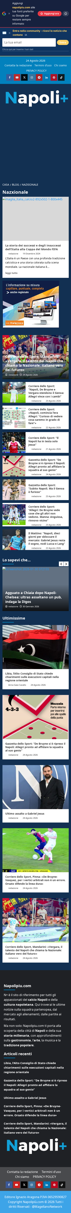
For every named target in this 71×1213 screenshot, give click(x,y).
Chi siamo (60, 65)
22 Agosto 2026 (53, 427)
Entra (63, 42)
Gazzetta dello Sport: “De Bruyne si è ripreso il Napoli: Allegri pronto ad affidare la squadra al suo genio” (46, 465)
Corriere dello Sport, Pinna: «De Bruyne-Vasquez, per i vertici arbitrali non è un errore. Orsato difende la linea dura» (35, 880)
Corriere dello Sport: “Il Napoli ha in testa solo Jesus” (43, 441)
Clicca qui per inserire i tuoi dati (17, 49)
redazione (13, 253)
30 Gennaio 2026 (31, 606)
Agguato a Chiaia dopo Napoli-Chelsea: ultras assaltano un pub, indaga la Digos (33, 597)
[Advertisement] (35, 143)
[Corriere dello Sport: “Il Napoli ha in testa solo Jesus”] (14, 442)
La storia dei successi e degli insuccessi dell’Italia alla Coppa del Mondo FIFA (33, 247)
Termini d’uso (42, 65)
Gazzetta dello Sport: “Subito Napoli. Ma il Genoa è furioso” (46, 488)
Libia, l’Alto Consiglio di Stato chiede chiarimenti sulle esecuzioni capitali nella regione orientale (32, 677)
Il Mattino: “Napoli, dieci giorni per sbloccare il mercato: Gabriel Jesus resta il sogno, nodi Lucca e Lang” (46, 538)
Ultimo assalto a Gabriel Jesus (24, 813)
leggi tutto (11, 272)
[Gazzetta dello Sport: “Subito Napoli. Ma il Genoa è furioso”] (14, 489)
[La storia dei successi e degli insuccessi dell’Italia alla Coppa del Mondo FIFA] (35, 219)
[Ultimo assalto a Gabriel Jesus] (35, 787)
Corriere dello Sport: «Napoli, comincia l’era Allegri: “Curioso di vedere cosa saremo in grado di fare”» (45, 416)
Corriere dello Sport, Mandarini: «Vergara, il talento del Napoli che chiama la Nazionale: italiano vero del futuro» (34, 363)
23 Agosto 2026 (53, 400)
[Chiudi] (9, 13)
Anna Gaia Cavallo (17, 684)
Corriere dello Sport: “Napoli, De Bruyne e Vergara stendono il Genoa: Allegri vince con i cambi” (46, 391)
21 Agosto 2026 (53, 449)
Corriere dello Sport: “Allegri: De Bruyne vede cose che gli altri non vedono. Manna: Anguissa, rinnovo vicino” (45, 513)
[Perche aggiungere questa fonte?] (66, 13)
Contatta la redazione (18, 65)
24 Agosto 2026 (30, 374)
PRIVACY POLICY (36, 70)
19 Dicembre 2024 (31, 253)
